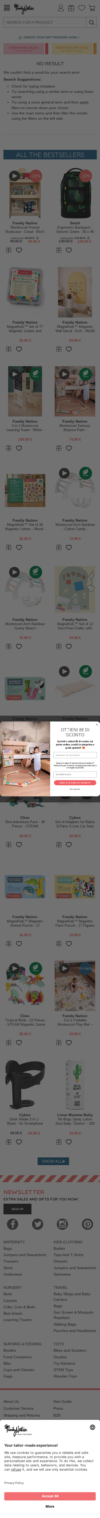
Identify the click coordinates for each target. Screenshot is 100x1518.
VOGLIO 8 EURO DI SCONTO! (75, 783)
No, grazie (75, 789)
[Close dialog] (97, 725)
